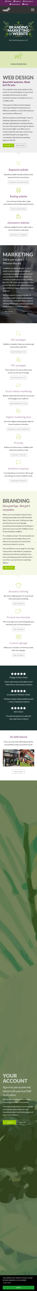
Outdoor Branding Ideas (18, 64)
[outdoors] (18, 56)
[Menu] (31, 9)
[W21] (18, 764)
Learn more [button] (7, 1282)
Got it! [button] (19, 1287)
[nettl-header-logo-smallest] (15, 9)
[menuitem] (8, 1)
